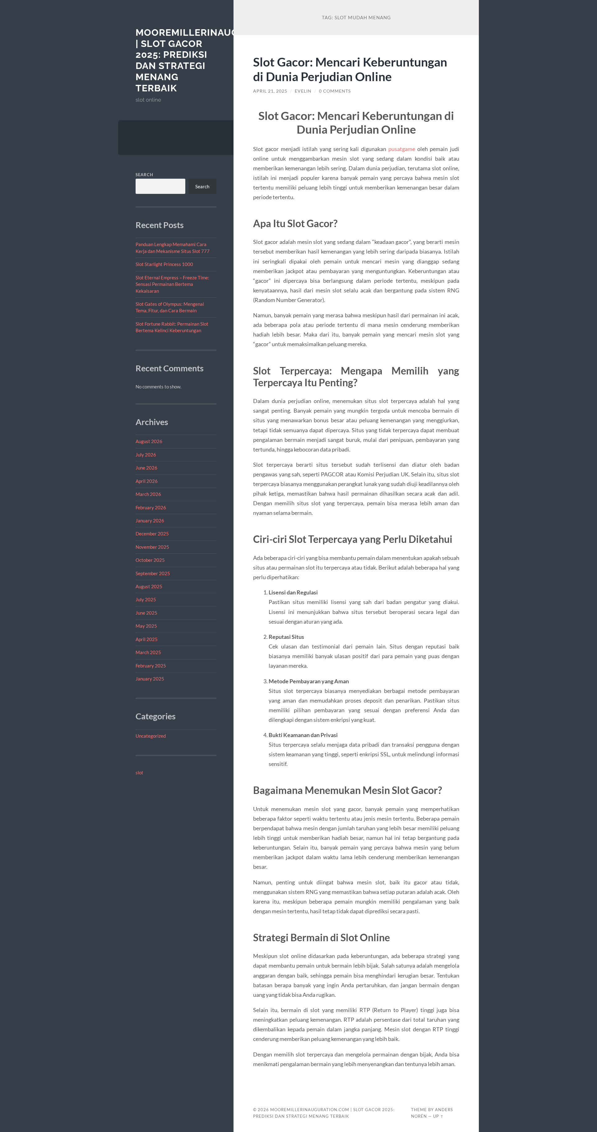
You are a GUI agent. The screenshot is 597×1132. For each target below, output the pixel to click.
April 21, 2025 (270, 91)
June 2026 (146, 467)
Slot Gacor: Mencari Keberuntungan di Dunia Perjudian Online (350, 69)
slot (139, 772)
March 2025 (148, 652)
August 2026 (149, 441)
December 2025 (152, 533)
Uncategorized (151, 736)
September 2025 (153, 573)
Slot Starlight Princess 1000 (164, 264)
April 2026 (147, 481)
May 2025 (146, 626)
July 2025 (146, 599)
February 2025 (151, 665)
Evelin (303, 91)
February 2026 (151, 507)
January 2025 (150, 678)
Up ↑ (438, 1116)
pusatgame (401, 148)
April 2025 (147, 639)
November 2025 (152, 547)
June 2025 (146, 613)
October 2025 (150, 560)
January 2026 (150, 520)
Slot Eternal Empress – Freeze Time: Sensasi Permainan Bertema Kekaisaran (172, 284)
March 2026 (148, 494)
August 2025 (149, 586)
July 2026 (146, 454)
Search (144, 174)
